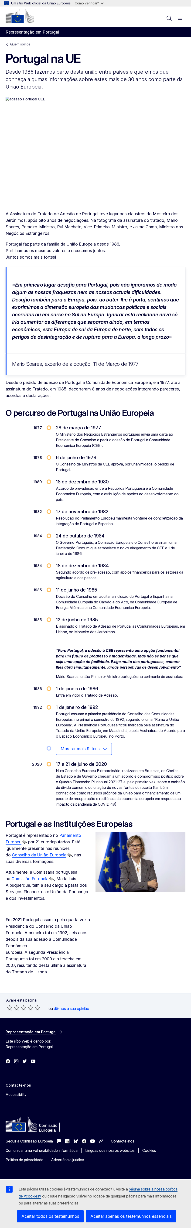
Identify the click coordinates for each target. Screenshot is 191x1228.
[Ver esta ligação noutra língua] (24, 842)
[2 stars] (13, 1008)
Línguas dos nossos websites (110, 1150)
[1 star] (9, 1008)
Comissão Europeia (29, 878)
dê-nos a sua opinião (71, 1008)
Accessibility (16, 1094)
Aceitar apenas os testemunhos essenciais (131, 1216)
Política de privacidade (24, 1159)
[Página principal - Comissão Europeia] (20, 16)
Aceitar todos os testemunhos (50, 1216)
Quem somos (20, 44)
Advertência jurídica (67, 1159)
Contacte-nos (122, 1141)
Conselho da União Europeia (39, 854)
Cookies (149, 1150)
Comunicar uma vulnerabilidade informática (42, 1150)
